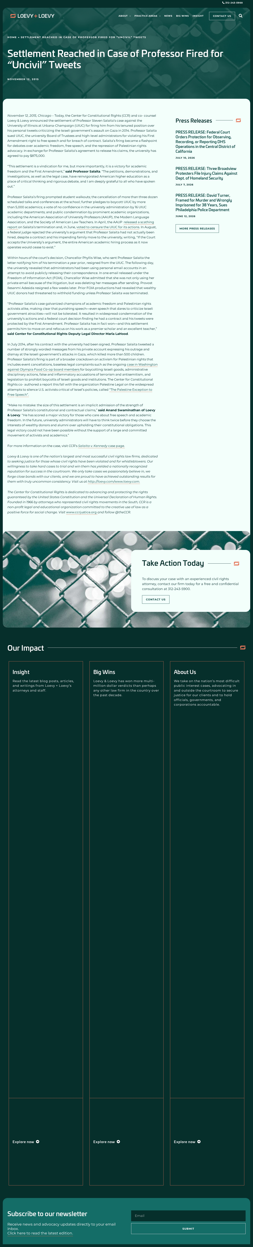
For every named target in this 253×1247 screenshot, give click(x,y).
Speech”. (22, 394)
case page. (101, 446)
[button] (129, 15)
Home (12, 37)
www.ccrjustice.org (81, 512)
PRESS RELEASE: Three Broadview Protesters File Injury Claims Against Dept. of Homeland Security (206, 173)
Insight (21, 671)
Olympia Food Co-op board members (50, 369)
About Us (185, 671)
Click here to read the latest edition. (40, 1233)
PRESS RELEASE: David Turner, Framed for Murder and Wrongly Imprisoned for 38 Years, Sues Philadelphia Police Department (204, 202)
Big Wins (104, 671)
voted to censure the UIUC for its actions (107, 227)
